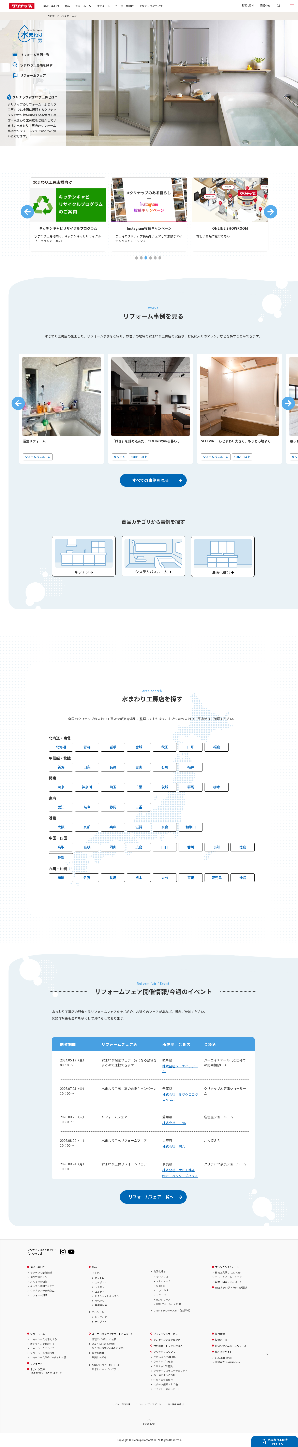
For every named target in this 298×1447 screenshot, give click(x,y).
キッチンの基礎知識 (41, 1272)
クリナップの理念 (163, 1361)
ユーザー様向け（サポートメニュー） (112, 1333)
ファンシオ (162, 1290)
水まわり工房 (46, 1371)
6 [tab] (159, 258)
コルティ (99, 1291)
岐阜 (87, 806)
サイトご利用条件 (121, 1404)
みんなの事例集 (38, 1281)
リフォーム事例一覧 (34, 54)
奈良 (164, 826)
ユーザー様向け (124, 6)
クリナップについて (151, 6)
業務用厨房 (101, 1305)
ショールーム (83, 6)
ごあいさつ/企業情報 (164, 1357)
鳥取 (61, 846)
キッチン (97, 1272)
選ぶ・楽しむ (51, 6)
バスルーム (98, 1311)
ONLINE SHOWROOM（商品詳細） (172, 1310)
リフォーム (103, 6)
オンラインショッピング (166, 1339)
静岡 (112, 806)
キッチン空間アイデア (42, 1286)
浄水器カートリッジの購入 (168, 1345)
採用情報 (220, 1333)
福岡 (61, 877)
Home (51, 15)
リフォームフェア (33, 75)
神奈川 (87, 786)
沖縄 (242, 877)
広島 (138, 846)
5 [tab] (155, 258)
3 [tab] (145, 258)
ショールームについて (42, 1348)
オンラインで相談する (42, 1343)
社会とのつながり (163, 1379)
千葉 (138, 786)
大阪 (61, 826)
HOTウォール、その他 (168, 1304)
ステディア (101, 1282)
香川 (190, 846)
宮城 (138, 746)
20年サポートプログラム (105, 1369)
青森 (87, 746)
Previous (27, 212)
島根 (87, 846)
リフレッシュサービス (165, 1333)
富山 (138, 766)
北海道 (61, 746)
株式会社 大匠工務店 (178, 1169)
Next (270, 212)
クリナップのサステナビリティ (170, 1370)
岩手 (112, 746)
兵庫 (112, 826)
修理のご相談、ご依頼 (104, 1339)
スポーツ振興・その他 (165, 1384)
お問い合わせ (106, 1364)
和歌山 (190, 826)
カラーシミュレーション (228, 1277)
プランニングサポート (227, 1267)
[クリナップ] (21, 7)
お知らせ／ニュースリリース (230, 1345)
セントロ (99, 1277)
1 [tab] (136, 258)
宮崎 (190, 877)
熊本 (138, 877)
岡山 (112, 846)
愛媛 (61, 857)
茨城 (164, 786)
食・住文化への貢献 (164, 1375)
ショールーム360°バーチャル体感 (48, 1357)
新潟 (61, 766)
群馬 (190, 786)
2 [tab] (141, 258)
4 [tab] (150, 258)
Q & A (104, 1343)
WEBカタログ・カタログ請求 (231, 1287)
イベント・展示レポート (166, 1389)
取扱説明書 (98, 1352)
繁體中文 (265, 5)
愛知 (61, 806)
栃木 (216, 786)
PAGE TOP (149, 1424)
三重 (138, 806)
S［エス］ (161, 1286)
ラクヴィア (101, 1321)
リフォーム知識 (38, 1295)
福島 (216, 746)
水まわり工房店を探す (36, 65)
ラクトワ (161, 1294)
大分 (164, 877)
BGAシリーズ (163, 1299)
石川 (164, 766)
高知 (216, 846)
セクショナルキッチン (107, 1296)
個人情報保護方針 (176, 1404)
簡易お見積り (228, 1272)
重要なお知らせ (100, 1357)
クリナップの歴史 (163, 1366)
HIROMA (99, 1300)
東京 (61, 786)
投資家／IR (221, 1339)
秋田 (164, 746)
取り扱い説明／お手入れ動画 (107, 1348)
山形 (190, 746)
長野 (112, 766)
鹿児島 (216, 877)
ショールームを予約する (43, 1339)
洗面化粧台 (159, 1271)
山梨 (87, 766)
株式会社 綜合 (173, 1146)
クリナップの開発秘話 (42, 1290)
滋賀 (138, 826)
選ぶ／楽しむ (37, 1267)
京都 (87, 826)
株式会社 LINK (174, 1122)
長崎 (112, 877)
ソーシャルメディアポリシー (149, 1404)
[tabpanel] (68, 214)
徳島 (242, 846)
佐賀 (87, 877)
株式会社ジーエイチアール (180, 1068)
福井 (190, 766)
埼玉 (112, 786)
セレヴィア (101, 1317)
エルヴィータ (163, 1281)
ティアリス (162, 1276)
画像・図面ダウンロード (228, 1281)
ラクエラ (99, 1287)
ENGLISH (248, 5)
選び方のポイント (40, 1277)
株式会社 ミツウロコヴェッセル (180, 1097)
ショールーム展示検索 (42, 1352)
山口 (164, 846)
